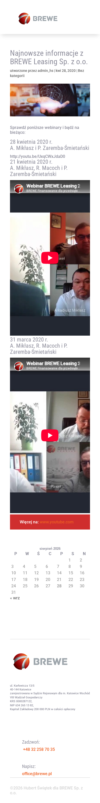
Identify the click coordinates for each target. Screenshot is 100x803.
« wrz (15, 598)
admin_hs (45, 71)
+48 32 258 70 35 (39, 749)
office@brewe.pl (37, 773)
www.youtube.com (56, 522)
